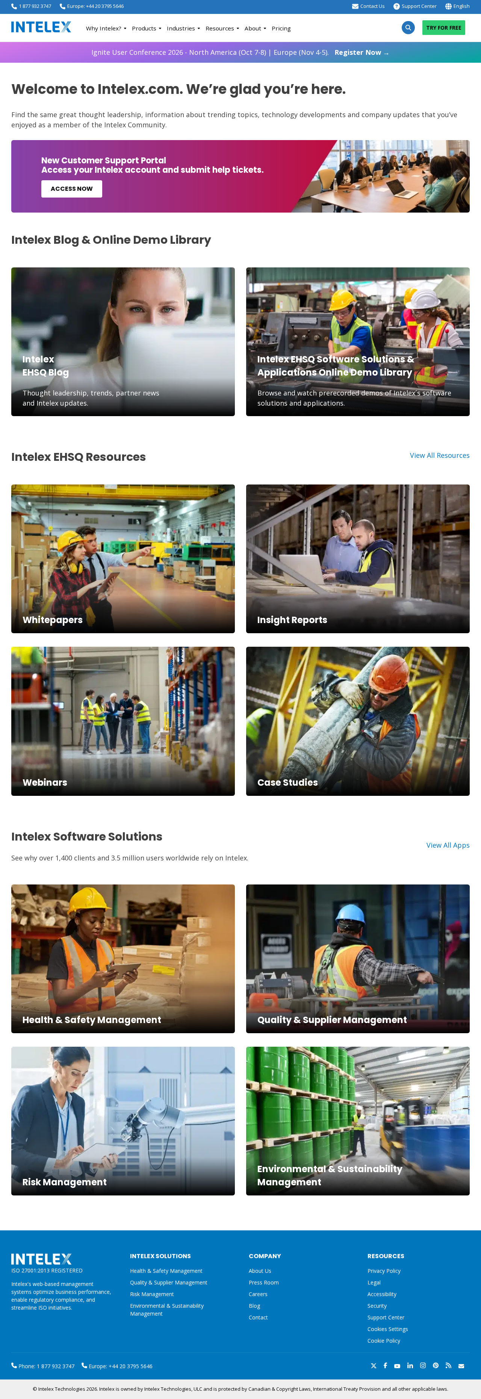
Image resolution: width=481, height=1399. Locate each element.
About (253, 28)
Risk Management (65, 1182)
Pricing (281, 28)
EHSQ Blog (46, 372)
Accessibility (382, 1294)
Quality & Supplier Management (332, 1020)
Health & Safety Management (92, 1020)
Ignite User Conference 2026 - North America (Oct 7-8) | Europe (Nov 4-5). (240, 52)
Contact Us (372, 6)
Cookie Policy (384, 1340)
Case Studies (287, 782)
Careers (258, 1294)
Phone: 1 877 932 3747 (45, 1366)
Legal (374, 1282)
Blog (254, 1305)
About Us (260, 1270)
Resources (220, 28)
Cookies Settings (388, 1329)
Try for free (443, 27)
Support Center (419, 6)
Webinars (45, 782)
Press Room (264, 1282)
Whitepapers (53, 620)
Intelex (38, 359)
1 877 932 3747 (35, 6)
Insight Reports (292, 620)
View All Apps (448, 845)
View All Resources (440, 455)
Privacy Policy (384, 1270)
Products (144, 28)
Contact (258, 1317)
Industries (181, 28)
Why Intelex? (103, 28)
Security (377, 1305)
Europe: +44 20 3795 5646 (95, 6)
